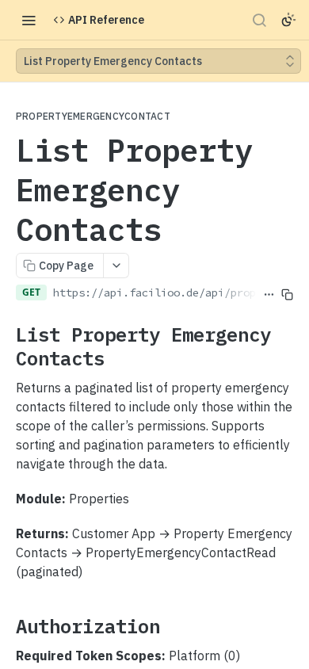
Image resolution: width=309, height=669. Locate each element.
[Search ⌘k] (259, 19)
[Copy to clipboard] (287, 270)
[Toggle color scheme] (288, 19)
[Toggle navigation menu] (28, 19)
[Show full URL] (269, 270)
